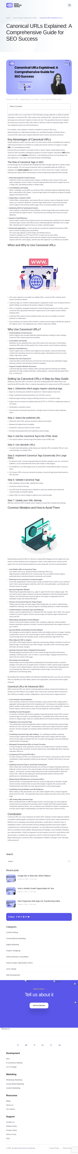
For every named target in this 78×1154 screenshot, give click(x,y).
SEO (8, 1059)
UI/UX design (11, 969)
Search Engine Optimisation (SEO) (25, 18)
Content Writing (12, 932)
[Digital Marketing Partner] (13, 5)
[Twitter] (26, 1045)
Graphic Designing (13, 951)
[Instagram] (51, 1045)
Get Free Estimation (39, 1005)
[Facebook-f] (18, 1045)
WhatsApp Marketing (14, 1080)
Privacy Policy (11, 1130)
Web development (13, 975)
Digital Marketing (25, 99)
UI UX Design (11, 1067)
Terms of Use (11, 1134)
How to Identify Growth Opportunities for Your (36, 888)
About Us (9, 1105)
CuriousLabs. (30, 1148)
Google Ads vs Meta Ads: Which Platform (34, 876)
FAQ (8, 1138)
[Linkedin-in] (42, 1045)
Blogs (8, 1101)
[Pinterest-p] (34, 1045)
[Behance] (59, 1045)
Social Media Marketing (15, 1084)
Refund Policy (11, 1126)
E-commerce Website (14, 1063)
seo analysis (35, 99)
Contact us (10, 1122)
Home (8, 18)
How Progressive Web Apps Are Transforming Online (39, 901)
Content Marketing (13, 1088)
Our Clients (10, 1109)
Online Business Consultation (17, 957)
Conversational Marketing (16, 938)
